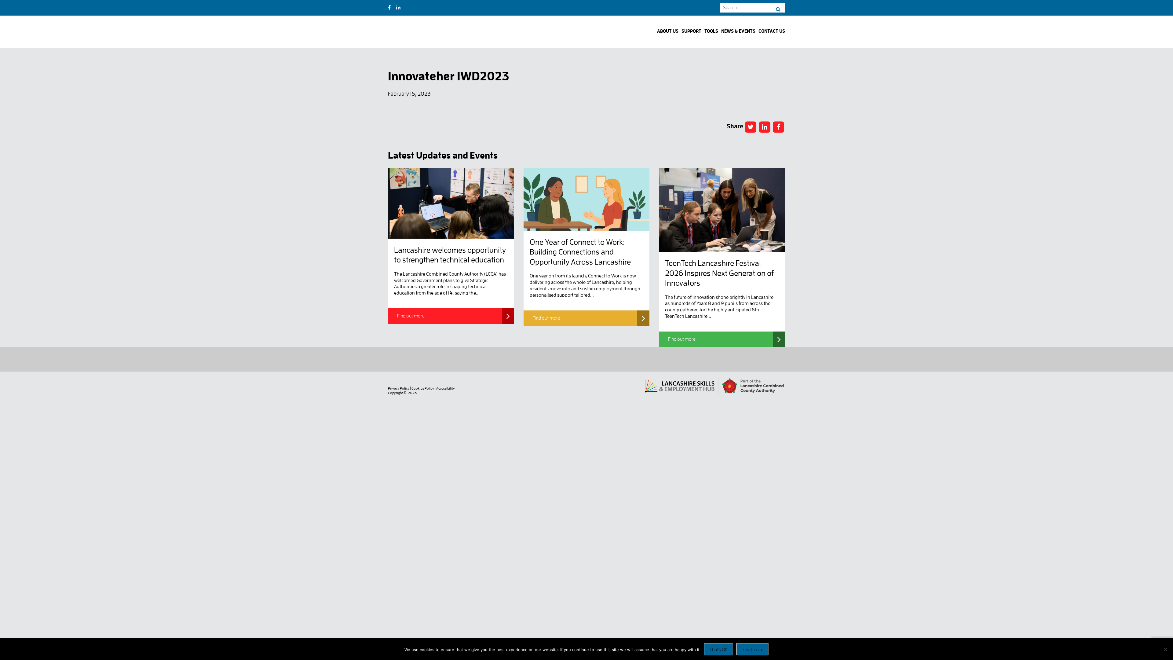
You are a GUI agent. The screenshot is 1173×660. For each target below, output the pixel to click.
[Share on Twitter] (778, 126)
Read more (752, 649)
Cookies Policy (422, 388)
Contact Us (771, 31)
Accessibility (445, 388)
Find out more (411, 316)
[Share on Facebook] (750, 126)
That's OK (718, 649)
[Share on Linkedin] (764, 126)
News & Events (738, 31)
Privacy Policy (398, 388)
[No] (1165, 649)
